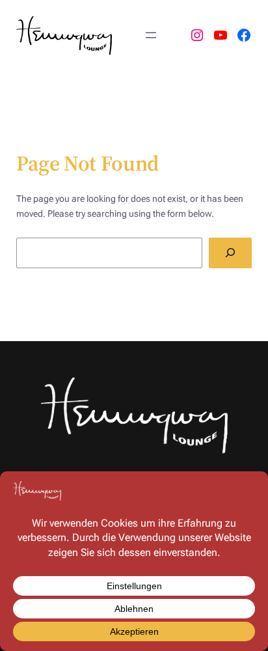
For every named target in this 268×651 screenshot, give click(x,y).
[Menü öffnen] (151, 35)
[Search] (230, 253)
